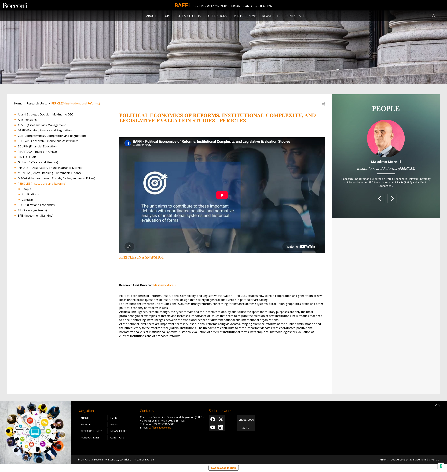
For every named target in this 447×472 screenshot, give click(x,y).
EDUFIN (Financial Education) (37, 146)
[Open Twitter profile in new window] (221, 419)
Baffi (182, 5)
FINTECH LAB (27, 157)
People (26, 189)
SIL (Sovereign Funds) (32, 210)
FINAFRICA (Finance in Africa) (37, 152)
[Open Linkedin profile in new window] (221, 427)
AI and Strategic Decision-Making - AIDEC (45, 114)
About (151, 15)
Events (237, 15)
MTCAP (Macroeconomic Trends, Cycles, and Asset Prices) (56, 178)
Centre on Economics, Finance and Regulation (233, 6)
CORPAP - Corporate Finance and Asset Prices (48, 141)
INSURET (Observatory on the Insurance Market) (50, 168)
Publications (30, 194)
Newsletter (271, 15)
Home (18, 103)
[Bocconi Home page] (15, 5)
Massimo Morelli (164, 285)
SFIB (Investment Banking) (35, 215)
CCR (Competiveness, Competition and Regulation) (52, 136)
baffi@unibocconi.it (160, 427)
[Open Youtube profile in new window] (213, 427)
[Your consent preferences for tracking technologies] (441, 466)
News (252, 15)
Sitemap (434, 459)
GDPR (383, 459)
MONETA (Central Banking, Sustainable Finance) (50, 173)
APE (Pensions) (28, 120)
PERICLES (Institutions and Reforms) (75, 103)
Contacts (293, 15)
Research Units (37, 103)
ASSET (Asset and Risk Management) (42, 125)
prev (380, 199)
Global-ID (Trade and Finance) (38, 162)
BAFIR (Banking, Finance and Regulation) (45, 130)
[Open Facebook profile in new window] (213, 419)
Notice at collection (223, 468)
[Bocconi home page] (35, 432)
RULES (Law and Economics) (37, 205)
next (392, 199)
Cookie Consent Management (408, 459)
